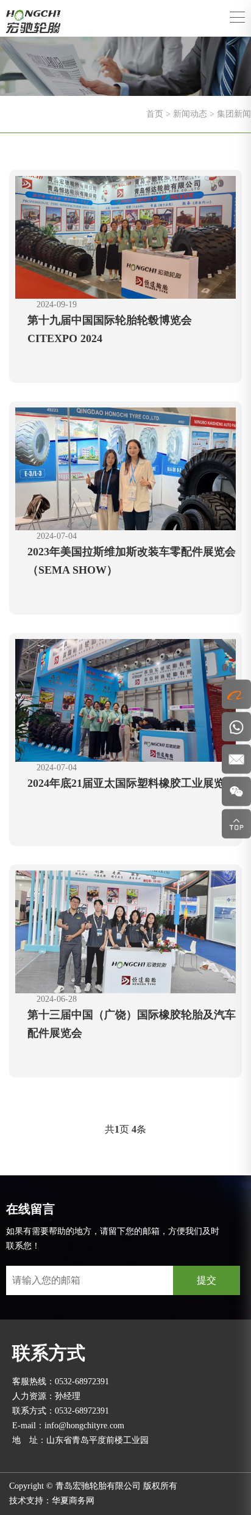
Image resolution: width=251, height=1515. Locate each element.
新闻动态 (190, 114)
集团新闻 (234, 114)
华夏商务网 (73, 1500)
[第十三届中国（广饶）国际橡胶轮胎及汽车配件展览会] (125, 930)
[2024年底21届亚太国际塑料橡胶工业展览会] (125, 699)
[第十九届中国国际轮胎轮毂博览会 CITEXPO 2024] (125, 236)
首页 (154, 114)
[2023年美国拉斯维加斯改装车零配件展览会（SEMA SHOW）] (125, 467)
